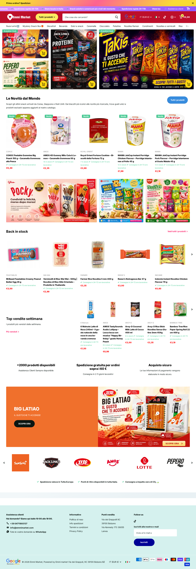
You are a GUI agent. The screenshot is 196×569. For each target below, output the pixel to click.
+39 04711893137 (18, 523)
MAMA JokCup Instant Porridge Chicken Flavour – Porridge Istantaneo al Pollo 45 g (135, 158)
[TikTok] (135, 521)
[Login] (173, 17)
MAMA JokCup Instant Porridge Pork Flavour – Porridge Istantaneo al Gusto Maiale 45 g (172, 158)
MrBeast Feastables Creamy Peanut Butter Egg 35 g (23, 280)
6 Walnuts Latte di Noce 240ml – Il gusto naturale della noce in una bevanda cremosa (90, 332)
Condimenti (147, 26)
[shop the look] (43, 53)
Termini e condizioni (78, 527)
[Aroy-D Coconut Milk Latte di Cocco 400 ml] (135, 309)
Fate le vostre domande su (28, 532)
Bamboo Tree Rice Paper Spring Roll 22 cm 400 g (180, 329)
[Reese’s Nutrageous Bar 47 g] (135, 254)
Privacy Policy (76, 531)
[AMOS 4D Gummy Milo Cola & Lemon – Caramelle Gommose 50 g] (60, 130)
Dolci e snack (77, 26)
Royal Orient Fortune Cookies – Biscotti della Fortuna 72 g (97, 157)
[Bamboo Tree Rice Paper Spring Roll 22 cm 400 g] (180, 309)
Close (193, 3)
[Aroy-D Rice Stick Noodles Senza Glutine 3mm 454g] (158, 309)
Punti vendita (108, 514)
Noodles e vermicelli (165, 26)
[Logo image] (20, 462)
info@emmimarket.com (22, 527)
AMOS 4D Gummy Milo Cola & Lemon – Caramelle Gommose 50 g (59, 157)
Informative (75, 514)
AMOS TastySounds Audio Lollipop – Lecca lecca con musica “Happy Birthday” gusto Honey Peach (113, 334)
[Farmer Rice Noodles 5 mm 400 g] (97, 254)
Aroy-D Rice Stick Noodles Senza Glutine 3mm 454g (157, 329)
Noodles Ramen (131, 26)
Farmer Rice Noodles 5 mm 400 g (96, 279)
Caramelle (91, 26)
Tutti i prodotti (46, 17)
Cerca (117, 17)
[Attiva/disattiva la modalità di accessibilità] (188, 9)
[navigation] (192, 254)
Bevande (63, 26)
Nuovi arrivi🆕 (12, 26)
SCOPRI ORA (24, 423)
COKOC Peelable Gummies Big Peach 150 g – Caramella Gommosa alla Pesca (23, 158)
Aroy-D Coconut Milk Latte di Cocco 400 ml (134, 329)
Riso (181, 26)
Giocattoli (51, 26)
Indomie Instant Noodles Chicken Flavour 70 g (171, 280)
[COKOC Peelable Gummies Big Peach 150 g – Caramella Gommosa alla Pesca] (23, 130)
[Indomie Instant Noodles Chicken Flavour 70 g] (172, 254)
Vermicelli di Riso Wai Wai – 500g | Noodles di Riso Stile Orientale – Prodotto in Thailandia (60, 282)
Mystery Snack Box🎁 (33, 26)
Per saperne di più (158, 413)
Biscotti (189, 26)
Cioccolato (104, 26)
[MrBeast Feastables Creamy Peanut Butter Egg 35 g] (23, 254)
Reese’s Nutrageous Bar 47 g (132, 279)
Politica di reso (76, 519)
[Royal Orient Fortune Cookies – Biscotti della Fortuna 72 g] (97, 130)
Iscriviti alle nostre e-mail (146, 526)
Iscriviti (144, 542)
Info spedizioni (76, 523)
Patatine (117, 26)
